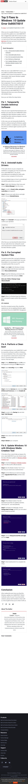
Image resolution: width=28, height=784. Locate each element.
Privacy (19, 773)
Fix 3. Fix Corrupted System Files (14, 57)
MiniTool (3, 41)
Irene (4, 28)
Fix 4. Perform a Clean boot (13, 59)
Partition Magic (9, 11)
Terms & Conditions (12, 773)
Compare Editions (4, 730)
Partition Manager (4, 737)
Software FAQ (4, 750)
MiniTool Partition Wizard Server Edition (9, 725)
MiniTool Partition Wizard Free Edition (9, 720)
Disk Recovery (4, 742)
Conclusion (9, 65)
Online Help (3, 753)
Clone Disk (3, 745)
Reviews (2, 755)
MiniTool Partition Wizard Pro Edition (8, 722)
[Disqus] (14, 653)
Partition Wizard (12, 1)
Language (5, 766)
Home (2, 11)
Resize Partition (4, 735)
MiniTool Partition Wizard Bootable (8, 727)
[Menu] (26, 1)
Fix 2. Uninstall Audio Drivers (13, 54)
